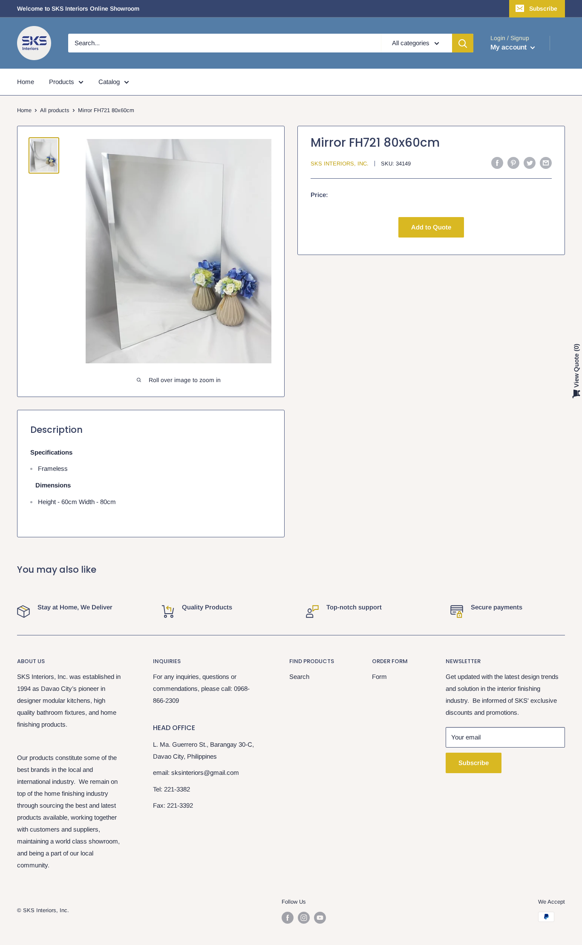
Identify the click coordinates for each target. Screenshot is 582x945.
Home (25, 81)
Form (379, 676)
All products (54, 110)
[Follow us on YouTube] (320, 918)
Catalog (109, 81)
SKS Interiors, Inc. (340, 163)
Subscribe (543, 8)
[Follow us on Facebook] (288, 918)
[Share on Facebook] (497, 163)
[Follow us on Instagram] (304, 918)
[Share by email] (546, 163)
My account (509, 47)
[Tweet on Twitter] (530, 163)
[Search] (462, 43)
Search (299, 676)
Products (61, 81)
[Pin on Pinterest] (513, 163)
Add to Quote (431, 227)
